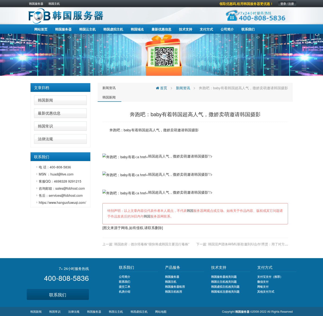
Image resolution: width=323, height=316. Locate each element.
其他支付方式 (265, 291)
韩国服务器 (36, 3)
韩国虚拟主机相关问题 (225, 286)
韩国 (141, 129)
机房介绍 (124, 291)
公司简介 (124, 276)
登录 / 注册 (287, 3)
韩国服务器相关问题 (224, 276)
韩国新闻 (45, 100)
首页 (163, 87)
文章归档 (41, 87)
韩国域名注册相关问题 (225, 291)
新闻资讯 (109, 87)
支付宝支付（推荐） (270, 276)
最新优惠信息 (49, 113)
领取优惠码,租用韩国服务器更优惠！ (246, 3)
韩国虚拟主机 (139, 311)
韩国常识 (45, 126)
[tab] (60, 87)
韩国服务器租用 (175, 286)
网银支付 (263, 286)
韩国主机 (54, 3)
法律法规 (45, 138)
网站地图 (160, 311)
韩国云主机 (116, 311)
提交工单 (124, 286)
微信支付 (263, 281)
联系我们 (57, 294)
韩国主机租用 (173, 291)
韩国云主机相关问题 (224, 281)
